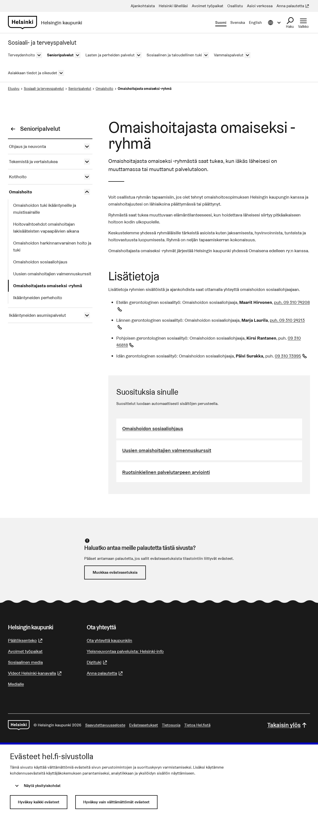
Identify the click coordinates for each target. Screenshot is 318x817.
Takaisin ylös (284, 725)
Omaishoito (104, 88)
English (255, 22)
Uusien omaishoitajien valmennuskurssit (166, 450)
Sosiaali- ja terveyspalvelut (44, 88)
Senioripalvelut (79, 88)
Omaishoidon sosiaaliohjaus (152, 428)
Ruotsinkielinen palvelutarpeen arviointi (166, 472)
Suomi (220, 22)
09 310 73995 (291, 356)
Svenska (237, 22)
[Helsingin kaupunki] (19, 725)
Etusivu (13, 88)
